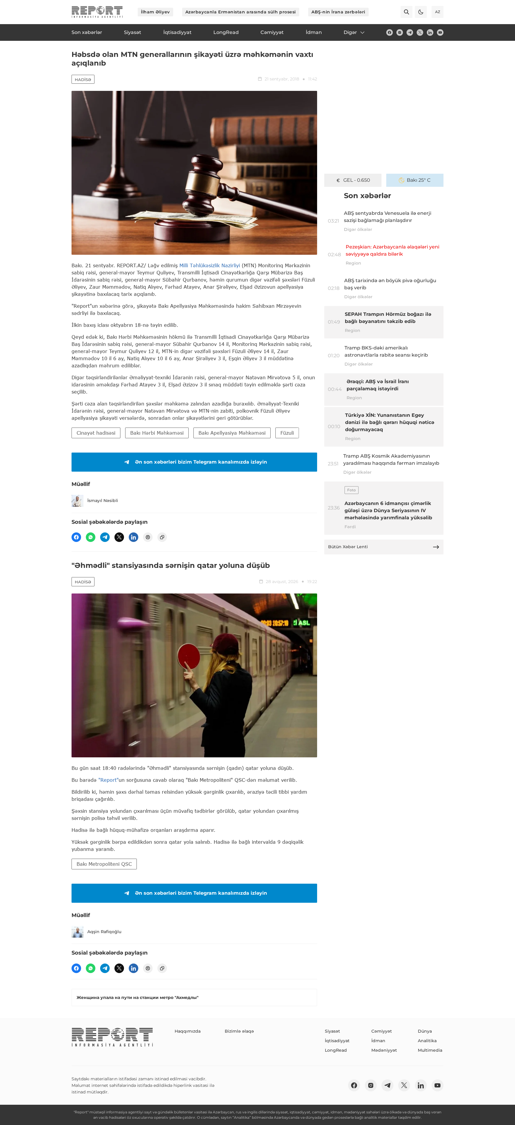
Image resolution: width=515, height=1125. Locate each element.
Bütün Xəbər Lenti (348, 546)
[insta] (399, 32)
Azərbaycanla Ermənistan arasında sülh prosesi (240, 12)
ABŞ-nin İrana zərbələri (338, 12)
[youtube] (440, 32)
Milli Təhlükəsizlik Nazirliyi (209, 265)
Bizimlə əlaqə (239, 1031)
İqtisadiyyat (337, 1040)
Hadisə (83, 79)
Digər (350, 32)
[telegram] (410, 32)
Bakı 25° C (419, 180)
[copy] (162, 537)
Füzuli (287, 433)
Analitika (427, 1040)
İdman (378, 1040)
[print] (148, 537)
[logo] (97, 12)
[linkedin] (430, 32)
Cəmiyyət (381, 1031)
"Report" (108, 780)
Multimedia (430, 1050)
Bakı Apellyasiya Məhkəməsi (232, 433)
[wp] (90, 537)
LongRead (336, 1050)
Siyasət (332, 1031)
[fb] (389, 32)
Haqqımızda (188, 1031)
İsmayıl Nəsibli (102, 500)
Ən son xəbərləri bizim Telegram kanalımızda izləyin (201, 462)
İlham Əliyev (155, 12)
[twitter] (420, 32)
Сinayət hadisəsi (96, 433)
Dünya (425, 1031)
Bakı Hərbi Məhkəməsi (157, 433)
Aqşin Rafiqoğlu (104, 931)
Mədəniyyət (384, 1050)
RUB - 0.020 (356, 180)
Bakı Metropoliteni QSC (104, 864)
